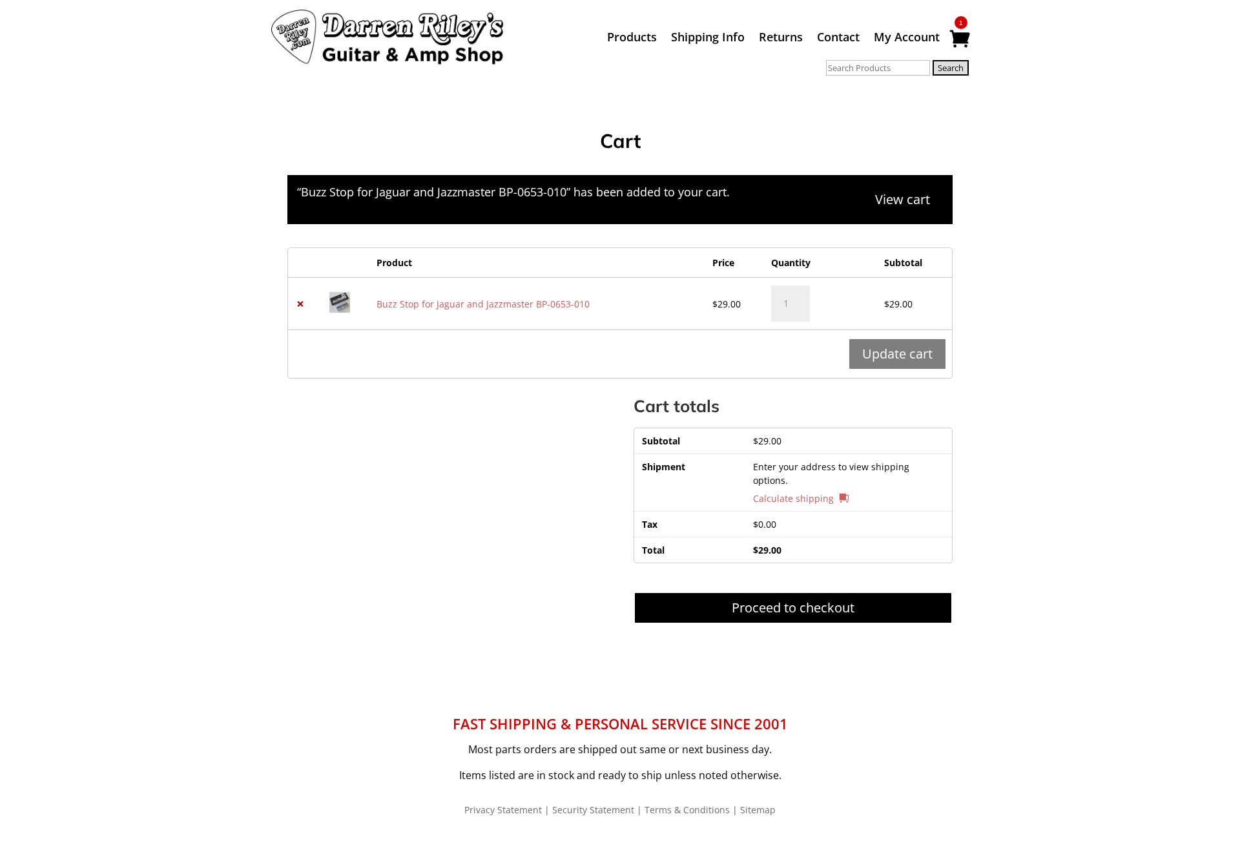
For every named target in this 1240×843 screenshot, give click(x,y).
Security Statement (593, 810)
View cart (902, 199)
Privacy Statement (503, 810)
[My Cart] (959, 39)
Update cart (897, 353)
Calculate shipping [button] (793, 498)
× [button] (300, 304)
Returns (781, 38)
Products (632, 38)
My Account (907, 38)
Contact (838, 38)
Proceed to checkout (793, 607)
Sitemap (758, 810)
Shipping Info (708, 38)
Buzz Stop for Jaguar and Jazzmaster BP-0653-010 (483, 304)
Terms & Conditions (687, 810)
